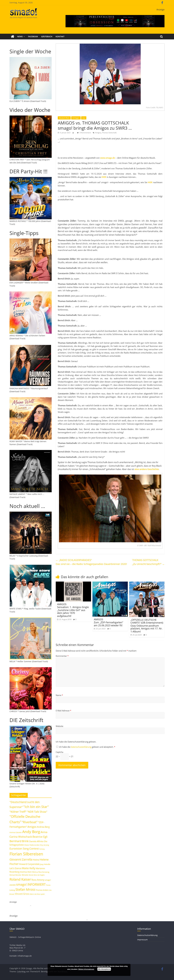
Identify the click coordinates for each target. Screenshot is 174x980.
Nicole (31, 875)
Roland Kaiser (20, 879)
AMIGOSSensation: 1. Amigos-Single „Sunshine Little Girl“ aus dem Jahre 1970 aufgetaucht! (73, 610)
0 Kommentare (85, 132)
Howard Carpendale (29, 864)
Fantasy (42, 849)
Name (59, 695)
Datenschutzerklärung (81, 746)
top (84, 118)
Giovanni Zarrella (21, 859)
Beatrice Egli (39, 836)
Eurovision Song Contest (24, 848)
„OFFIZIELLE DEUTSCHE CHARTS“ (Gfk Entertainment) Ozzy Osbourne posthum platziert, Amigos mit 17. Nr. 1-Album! (146, 625)
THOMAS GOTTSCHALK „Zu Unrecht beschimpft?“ (148, 562)
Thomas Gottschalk (109, 132)
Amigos (98, 132)
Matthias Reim (26, 872)
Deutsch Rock (64, 118)
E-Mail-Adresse (63, 710)
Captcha (59, 752)
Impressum (142, 939)
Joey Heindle (45, 864)
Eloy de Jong (44, 845)
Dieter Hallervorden (32, 845)
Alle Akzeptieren (104, 969)
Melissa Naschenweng (40, 872)
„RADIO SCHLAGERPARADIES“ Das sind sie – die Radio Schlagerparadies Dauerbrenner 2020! (91, 562)
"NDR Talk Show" (37, 812)
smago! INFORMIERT (31, 884)
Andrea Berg (43, 826)
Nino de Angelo (39, 875)
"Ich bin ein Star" (36, 806)
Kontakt (60, 36)
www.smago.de (107, 157)
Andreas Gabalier (16, 832)
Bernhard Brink (19, 841)
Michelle (25, 875)
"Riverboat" (30, 822)
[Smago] (13, 36)
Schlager (76, 118)
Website (59, 726)
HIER (104, 177)
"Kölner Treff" (18, 812)
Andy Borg (31, 831)
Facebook (33, 36)
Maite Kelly (28, 868)
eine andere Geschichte (147, 469)
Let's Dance (15, 868)
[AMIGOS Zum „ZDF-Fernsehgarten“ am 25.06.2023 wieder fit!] (110, 583)
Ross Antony (38, 879)
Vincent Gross (22, 893)
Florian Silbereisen (26, 854)
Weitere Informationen (86, 969)
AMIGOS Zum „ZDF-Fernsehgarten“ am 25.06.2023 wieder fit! (108, 622)
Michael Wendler (15, 875)
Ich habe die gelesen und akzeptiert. (87, 746)
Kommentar (62, 656)
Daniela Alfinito (36, 841)
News (20, 36)
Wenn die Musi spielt (37, 894)
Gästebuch (46, 36)
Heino (36, 859)
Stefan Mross (25, 889)
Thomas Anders (42, 890)
